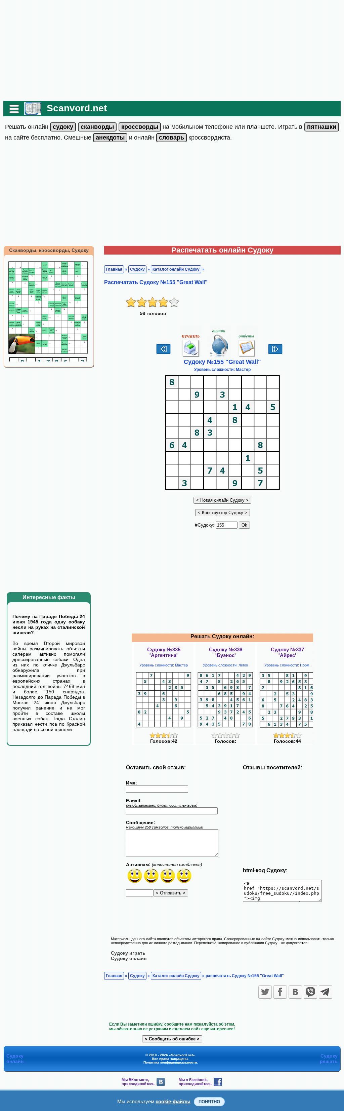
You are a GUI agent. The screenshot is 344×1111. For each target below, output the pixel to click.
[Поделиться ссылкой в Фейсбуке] (280, 992)
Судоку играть (128, 953)
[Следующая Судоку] (275, 353)
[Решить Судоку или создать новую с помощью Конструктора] (222, 512)
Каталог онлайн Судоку (176, 269)
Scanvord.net (77, 108)
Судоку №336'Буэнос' (225, 652)
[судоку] (63, 126)
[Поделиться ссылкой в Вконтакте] (295, 992)
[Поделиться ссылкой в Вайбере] (310, 992)
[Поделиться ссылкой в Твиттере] (265, 992)
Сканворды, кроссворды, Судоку (49, 250)
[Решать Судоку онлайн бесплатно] (33, 113)
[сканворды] (97, 126)
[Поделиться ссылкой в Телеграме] (325, 992)
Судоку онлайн (128, 958)
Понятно (209, 1101)
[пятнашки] (321, 126)
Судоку (137, 269)
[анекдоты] (110, 137)
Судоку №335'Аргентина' (163, 652)
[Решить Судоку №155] (218, 356)
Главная (114, 269)
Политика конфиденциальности (170, 1062)
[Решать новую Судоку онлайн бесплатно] (222, 500)
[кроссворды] (140, 126)
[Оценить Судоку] (163, 736)
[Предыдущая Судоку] (163, 353)
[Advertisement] (172, 50)
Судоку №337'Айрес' (287, 652)
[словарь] (171, 137)
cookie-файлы (173, 1101)
